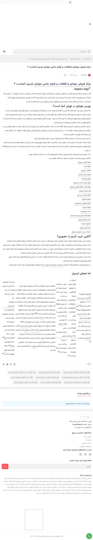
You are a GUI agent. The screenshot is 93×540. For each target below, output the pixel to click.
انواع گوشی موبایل (84, 162)
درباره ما (88, 440)
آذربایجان (87, 338)
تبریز (6, 338)
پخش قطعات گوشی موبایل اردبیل (75, 372)
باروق (34, 346)
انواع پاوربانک (86, 179)
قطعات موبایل (86, 170)
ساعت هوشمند (85, 211)
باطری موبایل (86, 199)
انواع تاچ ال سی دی (84, 195)
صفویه (61, 324)
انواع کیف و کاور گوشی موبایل (80, 187)
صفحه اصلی (87, 59)
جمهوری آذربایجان (11, 304)
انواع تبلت (87, 166)
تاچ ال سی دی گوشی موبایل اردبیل (21, 372)
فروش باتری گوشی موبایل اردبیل (75, 382)
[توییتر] (7, 364)
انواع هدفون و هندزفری (83, 203)
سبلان (37, 330)
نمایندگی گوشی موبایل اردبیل (24, 382)
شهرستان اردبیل (85, 318)
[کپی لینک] (14, 364)
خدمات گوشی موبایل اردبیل (20, 377)
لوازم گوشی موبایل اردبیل (49, 382)
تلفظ (78, 298)
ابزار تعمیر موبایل (85, 191)
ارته (42, 318)
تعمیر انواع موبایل (84, 220)
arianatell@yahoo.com (79, 424)
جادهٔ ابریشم (72, 336)
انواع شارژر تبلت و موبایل (82, 183)
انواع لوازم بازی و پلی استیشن (80, 215)
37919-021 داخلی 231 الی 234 (78, 422)
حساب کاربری (86, 443)
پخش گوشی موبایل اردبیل (48, 372)
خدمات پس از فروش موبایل (81, 232)
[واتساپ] (11, 364)
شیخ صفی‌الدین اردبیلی (61, 334)
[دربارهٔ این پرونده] (85, 298)
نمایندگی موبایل (85, 228)
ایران (42, 338)
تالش (32, 330)
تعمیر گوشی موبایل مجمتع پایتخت (74, 377)
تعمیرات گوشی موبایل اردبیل (46, 377)
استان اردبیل (82, 314)
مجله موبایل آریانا (75, 59)
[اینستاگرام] (85, 454)
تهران (6, 350)
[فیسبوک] (3, 364)
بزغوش (26, 330)
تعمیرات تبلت (86, 224)
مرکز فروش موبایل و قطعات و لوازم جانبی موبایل (62, 84)
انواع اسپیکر (86, 207)
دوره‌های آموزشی (85, 446)
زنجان (13, 346)
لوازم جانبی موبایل (84, 175)
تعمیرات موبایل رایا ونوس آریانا (51, 265)
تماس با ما (87, 437)
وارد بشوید (69, 403)
